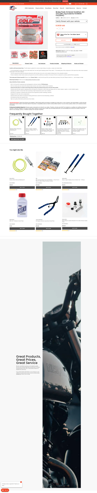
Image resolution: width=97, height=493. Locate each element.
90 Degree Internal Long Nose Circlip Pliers (45, 220)
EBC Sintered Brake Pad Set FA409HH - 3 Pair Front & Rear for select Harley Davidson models (47, 180)
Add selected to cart (17, 138)
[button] (70, 3)
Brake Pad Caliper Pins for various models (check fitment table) (79, 129)
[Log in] (86, 3)
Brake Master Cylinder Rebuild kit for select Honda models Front (74, 221)
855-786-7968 (21, 3)
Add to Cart (63, 39)
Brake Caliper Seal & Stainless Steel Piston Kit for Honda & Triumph (48, 129)
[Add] (62, 28)
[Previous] (10, 29)
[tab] (15, 63)
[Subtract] (57, 28)
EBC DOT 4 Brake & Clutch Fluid (16, 220)
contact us (18, 373)
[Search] (67, 3)
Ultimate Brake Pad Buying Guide (32, 79)
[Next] (46, 29)
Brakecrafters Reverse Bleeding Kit (15, 129)
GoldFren (57, 17)
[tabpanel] (48, 87)
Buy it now (80, 39)
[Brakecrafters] (13, 8)
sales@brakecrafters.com (14, 3)
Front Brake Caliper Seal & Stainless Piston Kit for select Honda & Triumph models (63, 130)
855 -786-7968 (74, 50)
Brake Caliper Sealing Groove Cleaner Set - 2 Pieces (32, 129)
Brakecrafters (64, 218)
